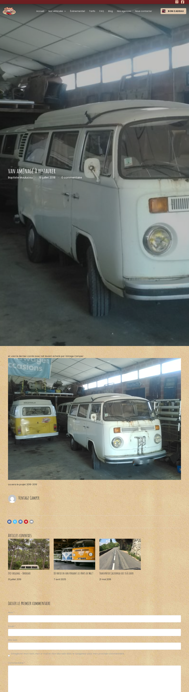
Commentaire (16, 663)
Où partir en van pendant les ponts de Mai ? (73, 573)
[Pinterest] (26, 522)
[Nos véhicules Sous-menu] (65, 11)
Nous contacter (143, 11)
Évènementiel (77, 11)
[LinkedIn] (20, 522)
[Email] (31, 522)
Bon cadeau (176, 11)
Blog (110, 11)
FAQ (101, 11)
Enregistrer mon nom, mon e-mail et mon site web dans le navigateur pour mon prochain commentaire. (67, 653)
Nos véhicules (55, 11)
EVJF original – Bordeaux (19, 573)
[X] (15, 522)
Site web (12, 640)
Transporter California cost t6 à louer (116, 573)
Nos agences (124, 11)
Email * (11, 626)
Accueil (40, 11)
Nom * (11, 612)
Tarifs (92, 11)
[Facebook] (9, 522)
